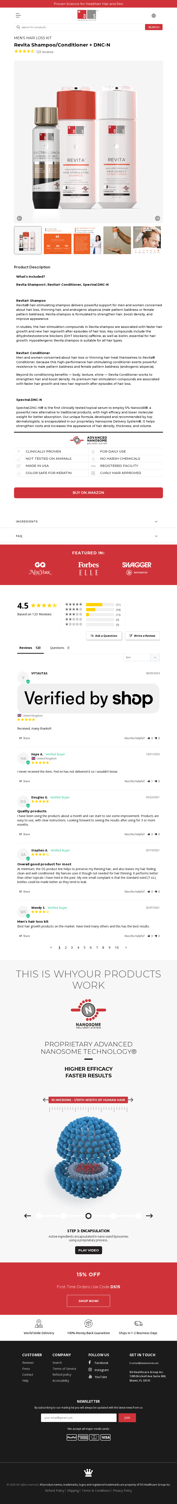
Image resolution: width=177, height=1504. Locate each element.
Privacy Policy (122, 1490)
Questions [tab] (57, 648)
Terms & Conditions (96, 1490)
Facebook (101, 1363)
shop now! (88, 1301)
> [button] (126, 947)
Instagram (102, 1370)
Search (57, 1363)
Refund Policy (54, 1490)
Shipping (73, 1490)
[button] (28, 241)
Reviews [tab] (25, 648)
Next (157, 218)
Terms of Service (64, 1369)
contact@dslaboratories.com (145, 1363)
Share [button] (26, 738)
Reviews (28, 1363)
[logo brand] (40, 564)
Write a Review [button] (144, 636)
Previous (19, 218)
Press (26, 1369)
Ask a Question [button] (106, 636)
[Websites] (154, 15)
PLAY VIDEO (88, 1250)
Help (25, 1380)
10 (117, 947)
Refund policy (61, 1374)
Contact (27, 1374)
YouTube (101, 1377)
